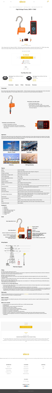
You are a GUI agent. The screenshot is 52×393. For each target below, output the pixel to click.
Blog (43, 366)
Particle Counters (26, 373)
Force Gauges (26, 370)
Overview (10, 85)
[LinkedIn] (28, 381)
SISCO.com (26, 294)
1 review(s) (23, 45)
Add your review (28, 45)
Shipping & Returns (9, 368)
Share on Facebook (26, 69)
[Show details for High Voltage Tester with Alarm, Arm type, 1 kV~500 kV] (5, 78)
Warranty (27, 85)
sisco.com (5, 358)
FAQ (43, 368)
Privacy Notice (8, 370)
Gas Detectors (26, 368)
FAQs (22, 85)
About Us (8, 366)
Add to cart (27, 57)
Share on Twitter (24, 69)
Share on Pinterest (27, 69)
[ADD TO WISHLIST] (34, 57)
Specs (17, 85)
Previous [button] (2, 78)
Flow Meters (26, 371)
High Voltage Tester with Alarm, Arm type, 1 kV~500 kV (16, 77)
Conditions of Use (9, 371)
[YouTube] (26, 381)
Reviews (34, 85)
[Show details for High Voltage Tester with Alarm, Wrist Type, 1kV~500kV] (29, 78)
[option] (14, 78)
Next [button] (50, 78)
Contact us (9, 373)
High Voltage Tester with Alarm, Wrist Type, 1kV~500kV (40, 77)
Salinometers (26, 366)
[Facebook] (24, 381)
